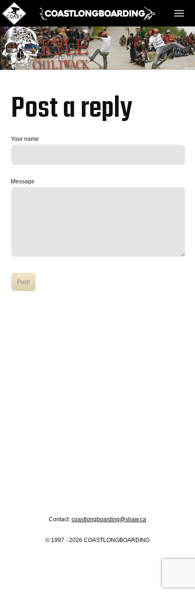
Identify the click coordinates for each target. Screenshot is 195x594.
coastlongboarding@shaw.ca (108, 519)
